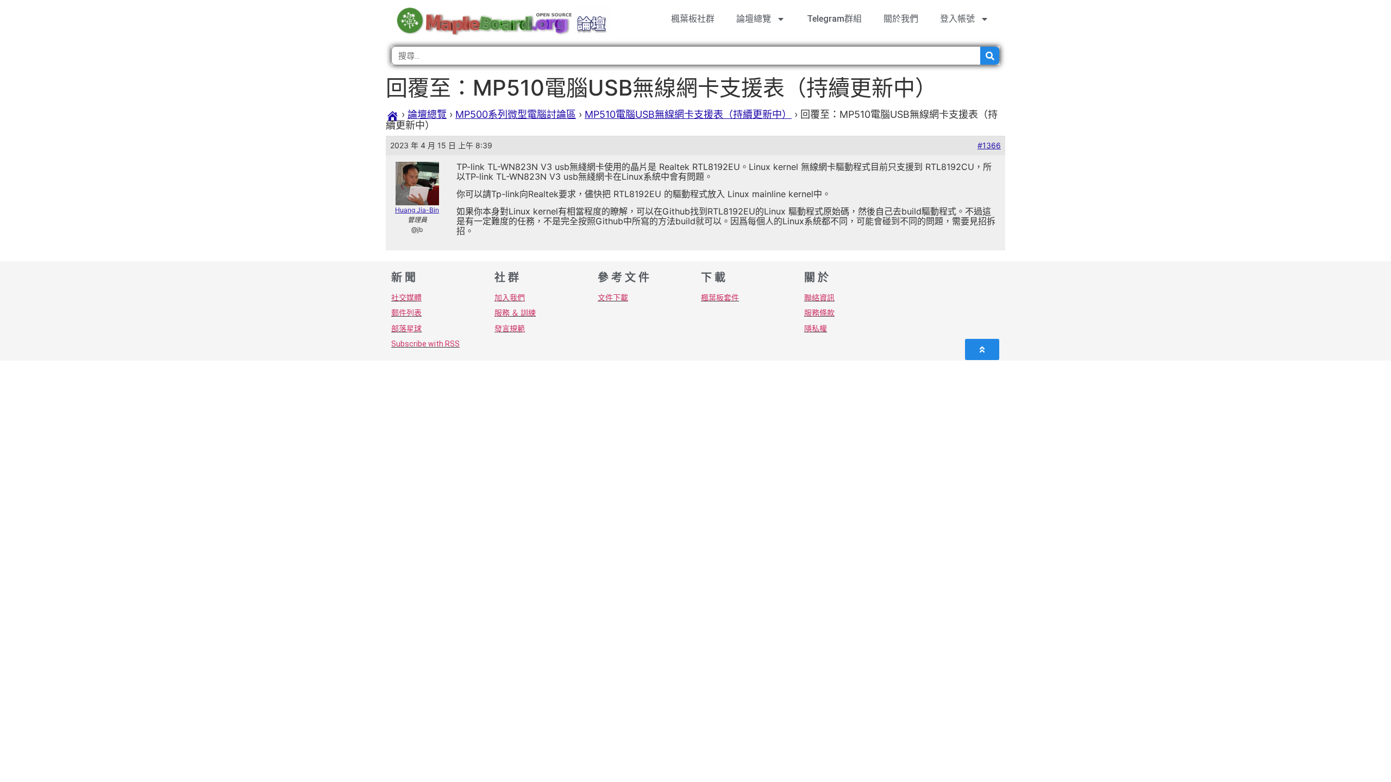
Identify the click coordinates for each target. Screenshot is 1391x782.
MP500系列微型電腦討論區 (515, 114)
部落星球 (406, 328)
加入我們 (509, 297)
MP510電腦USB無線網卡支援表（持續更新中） (688, 114)
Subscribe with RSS (425, 343)
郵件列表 (406, 312)
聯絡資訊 (819, 297)
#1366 (989, 145)
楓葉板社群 (693, 19)
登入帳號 (957, 19)
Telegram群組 (834, 19)
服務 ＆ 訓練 (515, 312)
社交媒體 (406, 297)
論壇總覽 (753, 19)
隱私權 (815, 328)
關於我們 (901, 19)
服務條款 (819, 312)
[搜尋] (989, 56)
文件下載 (613, 297)
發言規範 (509, 328)
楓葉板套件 (720, 297)
